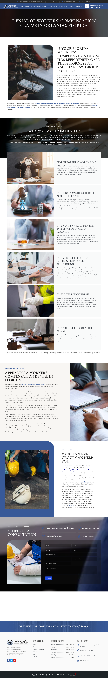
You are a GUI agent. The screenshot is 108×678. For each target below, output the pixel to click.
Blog (71, 6)
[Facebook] (8, 660)
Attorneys (27, 6)
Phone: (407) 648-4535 (54, 536)
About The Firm (63, 6)
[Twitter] (11, 660)
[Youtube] (14, 660)
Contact (78, 6)
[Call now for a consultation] (87, 6)
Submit (49, 578)
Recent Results (53, 6)
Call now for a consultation (96, 5)
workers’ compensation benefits (33, 385)
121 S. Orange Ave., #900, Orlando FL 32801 (60, 528)
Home (22, 6)
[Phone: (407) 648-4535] (43, 536)
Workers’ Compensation (39, 6)
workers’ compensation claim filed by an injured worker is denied (57, 104)
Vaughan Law (85, 482)
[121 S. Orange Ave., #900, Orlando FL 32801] (43, 528)
